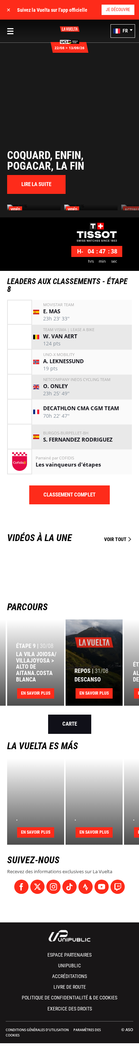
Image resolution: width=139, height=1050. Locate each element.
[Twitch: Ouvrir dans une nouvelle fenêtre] (117, 887)
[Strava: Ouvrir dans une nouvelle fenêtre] (85, 887)
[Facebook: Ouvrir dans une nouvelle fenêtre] (21, 887)
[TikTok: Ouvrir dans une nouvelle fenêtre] (69, 887)
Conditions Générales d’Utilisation (37, 1030)
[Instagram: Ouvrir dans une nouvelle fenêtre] (53, 887)
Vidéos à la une (67, 537)
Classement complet (69, 494)
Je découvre (118, 9)
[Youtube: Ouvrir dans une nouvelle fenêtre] (101, 887)
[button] (122, 31)
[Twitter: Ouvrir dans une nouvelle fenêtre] (37, 887)
